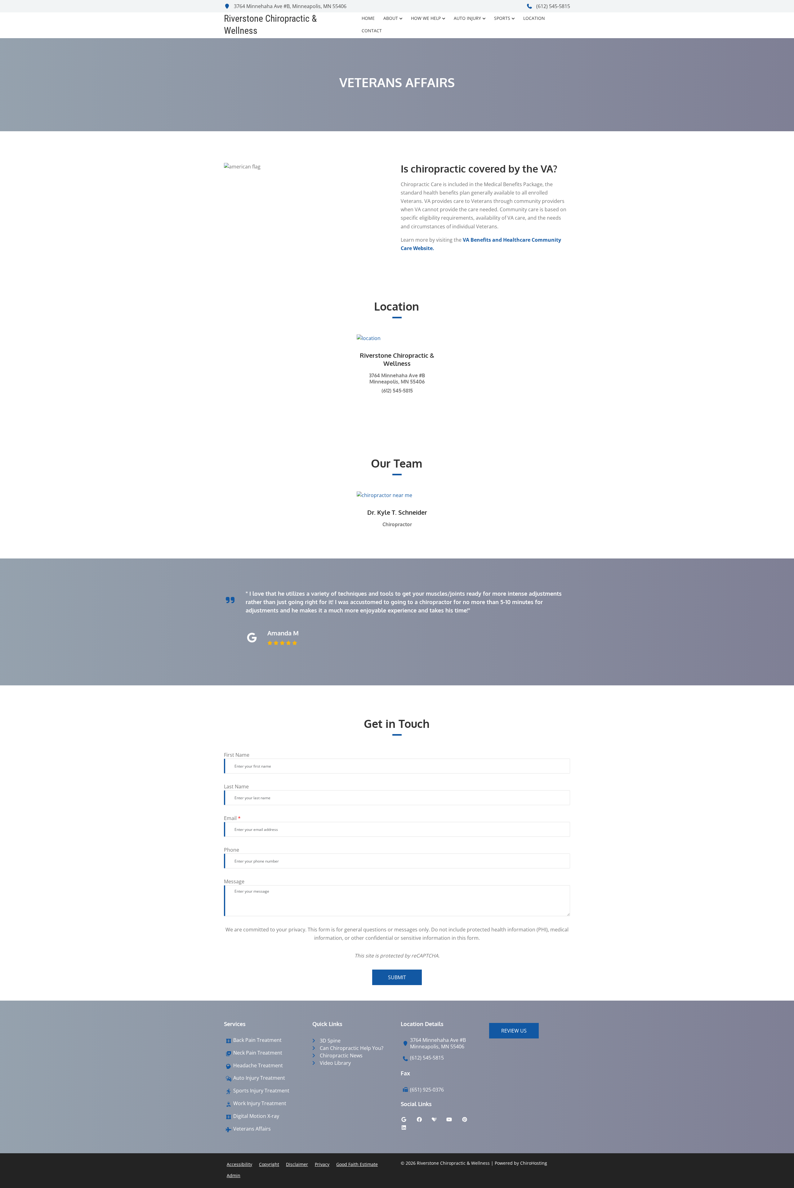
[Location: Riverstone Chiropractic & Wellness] (397, 338)
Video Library (335, 1063)
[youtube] (454, 1121)
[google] (408, 1121)
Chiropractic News (341, 1055)
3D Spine (330, 1040)
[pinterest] (469, 1121)
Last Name (236, 786)
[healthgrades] (439, 1121)
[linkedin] (408, 1129)
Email (232, 818)
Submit (397, 977)
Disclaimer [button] (297, 1164)
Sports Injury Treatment (261, 1090)
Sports (502, 18)
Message (234, 881)
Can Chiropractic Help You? (351, 1048)
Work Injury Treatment (259, 1103)
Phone (231, 849)
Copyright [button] (269, 1164)
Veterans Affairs (252, 1129)
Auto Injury (467, 18)
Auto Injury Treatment (259, 1078)
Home (368, 18)
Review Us (514, 1030)
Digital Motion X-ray (256, 1116)
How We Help (426, 18)
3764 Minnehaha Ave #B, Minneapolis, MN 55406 (289, 6)
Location (534, 18)
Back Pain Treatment (257, 1040)
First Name (236, 754)
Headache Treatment (258, 1065)
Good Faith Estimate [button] (357, 1164)
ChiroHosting (533, 1163)
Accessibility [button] (239, 1164)
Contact (372, 31)
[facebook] (424, 1121)
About (390, 18)
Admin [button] (233, 1175)
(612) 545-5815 (552, 6)
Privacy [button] (322, 1164)
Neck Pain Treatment (257, 1053)
